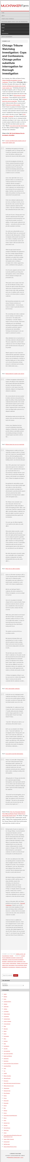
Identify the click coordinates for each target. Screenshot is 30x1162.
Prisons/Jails (6, 1100)
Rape (5, 1108)
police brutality (12, 967)
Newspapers (6, 1080)
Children (5, 1009)
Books (3, 27)
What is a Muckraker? (7, 36)
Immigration (6, 1058)
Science (5, 1113)
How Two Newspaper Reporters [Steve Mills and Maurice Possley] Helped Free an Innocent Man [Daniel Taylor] (13, 813)
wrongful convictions (21, 967)
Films (3, 30)
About (3, 15)
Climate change (7, 1013)
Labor (5, 1068)
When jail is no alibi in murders (13, 105)
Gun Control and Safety (8, 1053)
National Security (7, 1078)
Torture (5, 1132)
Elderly (5, 1031)
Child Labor (6, 1006)
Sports (5, 1120)
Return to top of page (15, 1153)
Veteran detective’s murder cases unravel (14, 373)
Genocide (5, 1048)
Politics (5, 1095)
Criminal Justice (19, 954)
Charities (5, 1004)
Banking (5, 996)
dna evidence (12, 965)
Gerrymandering (7, 1051)
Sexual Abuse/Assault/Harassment (10, 1115)
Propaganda (6, 1103)
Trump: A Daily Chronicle (8, 18)
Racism (11, 955)
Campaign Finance (7, 1001)
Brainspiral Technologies (14, 1157)
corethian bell (13, 963)
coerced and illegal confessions (14, 961)
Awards (3, 24)
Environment (6, 1036)
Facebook (5, 1041)
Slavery (5, 1118)
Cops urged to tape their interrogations (18, 125)
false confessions (19, 965)
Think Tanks (6, 1130)
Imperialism (6, 1061)
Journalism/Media (7, 1065)
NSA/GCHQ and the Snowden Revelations (12, 1083)
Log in (21, 1157)
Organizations (5, 33)
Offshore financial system (9, 1085)
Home (3, 12)
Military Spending (7, 1075)
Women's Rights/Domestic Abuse (10, 1146)
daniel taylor (5, 965)
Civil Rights (6, 1011)
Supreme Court (7, 1122)
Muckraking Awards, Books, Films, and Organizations (15, 21)
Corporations (6, 1016)
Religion (5, 1110)
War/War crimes (7, 1144)
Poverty (5, 1098)
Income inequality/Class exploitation (11, 1063)
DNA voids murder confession (12, 688)
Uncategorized (6, 1141)
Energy (5, 1033)
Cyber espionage (7, 1023)
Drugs (5, 1026)
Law (24, 954)
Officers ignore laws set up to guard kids (14, 444)
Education (6, 1028)
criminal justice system (22, 963)
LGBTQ (5, 1073)
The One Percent (7, 1127)
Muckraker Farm (15, 5)
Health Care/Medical (8, 1056)
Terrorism (5, 1125)
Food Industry (6, 1046)
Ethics (5, 1038)
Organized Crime (7, 1090)
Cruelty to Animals (7, 1021)
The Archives (4, 984)
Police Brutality (6, 955)
